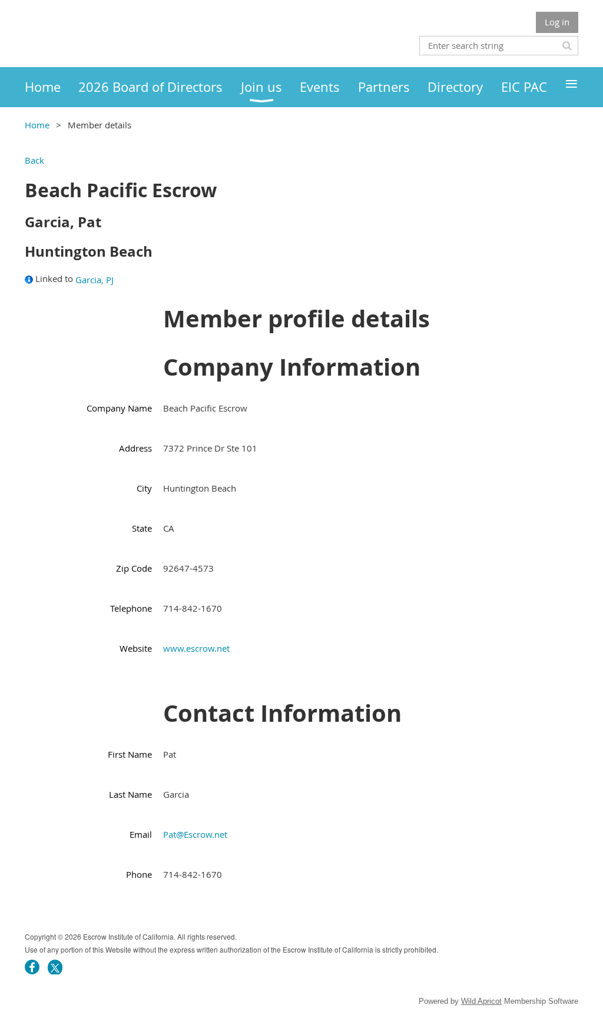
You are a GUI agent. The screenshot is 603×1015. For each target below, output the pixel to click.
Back (34, 160)
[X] (55, 967)
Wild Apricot (481, 1001)
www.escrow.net (196, 648)
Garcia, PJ (94, 280)
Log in (557, 22)
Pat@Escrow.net (195, 834)
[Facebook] (32, 967)
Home (37, 125)
